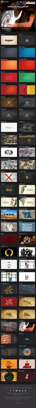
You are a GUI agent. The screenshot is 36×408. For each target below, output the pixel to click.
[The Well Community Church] (5, 1)
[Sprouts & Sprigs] (27, 77)
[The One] (9, 351)
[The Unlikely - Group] (27, 252)
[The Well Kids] (9, 90)
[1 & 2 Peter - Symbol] (27, 177)
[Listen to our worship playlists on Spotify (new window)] (19, 391)
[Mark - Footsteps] (9, 227)
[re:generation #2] (27, 127)
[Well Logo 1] (9, 52)
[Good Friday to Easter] (27, 90)
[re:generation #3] (9, 127)
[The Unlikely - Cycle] (9, 252)
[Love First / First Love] (27, 264)
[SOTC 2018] (27, 139)
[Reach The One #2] (27, 326)
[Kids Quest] (9, 77)
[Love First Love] (27, 277)
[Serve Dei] (9, 364)
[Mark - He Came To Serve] (27, 214)
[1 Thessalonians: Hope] (9, 152)
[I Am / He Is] (27, 289)
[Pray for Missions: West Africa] (27, 164)
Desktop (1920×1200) (6, 30)
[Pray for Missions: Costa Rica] (9, 164)
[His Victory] (9, 264)
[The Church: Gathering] (27, 202)
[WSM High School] (27, 52)
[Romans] (9, 239)
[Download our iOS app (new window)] (22, 391)
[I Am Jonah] (27, 364)
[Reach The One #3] (9, 326)
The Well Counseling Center (13, 393)
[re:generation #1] (9, 139)
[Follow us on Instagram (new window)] (10, 391)
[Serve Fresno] (27, 115)
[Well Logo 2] (27, 40)
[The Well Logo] (27, 339)
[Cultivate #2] (9, 102)
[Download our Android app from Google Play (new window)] (25, 391)
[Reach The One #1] (9, 339)
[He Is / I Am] (27, 301)
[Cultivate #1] (27, 102)
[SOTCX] (9, 301)
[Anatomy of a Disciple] (27, 351)
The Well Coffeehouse (18, 394)
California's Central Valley (27, 397)
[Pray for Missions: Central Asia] (27, 152)
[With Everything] (9, 376)
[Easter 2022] (9, 40)
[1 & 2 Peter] (9, 189)
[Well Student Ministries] (27, 65)
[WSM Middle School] (9, 65)
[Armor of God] (9, 277)
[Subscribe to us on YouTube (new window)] (16, 391)
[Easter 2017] (9, 177)
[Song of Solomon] (27, 376)
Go (25, 3)
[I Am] (9, 314)
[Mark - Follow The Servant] (9, 214)
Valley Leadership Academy (24, 393)
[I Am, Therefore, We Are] (9, 289)
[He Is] (27, 314)
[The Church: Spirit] (27, 189)
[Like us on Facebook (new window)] (13, 391)
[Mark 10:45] (27, 227)
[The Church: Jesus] (9, 202)
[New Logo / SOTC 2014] (27, 239)
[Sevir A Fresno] (9, 115)
